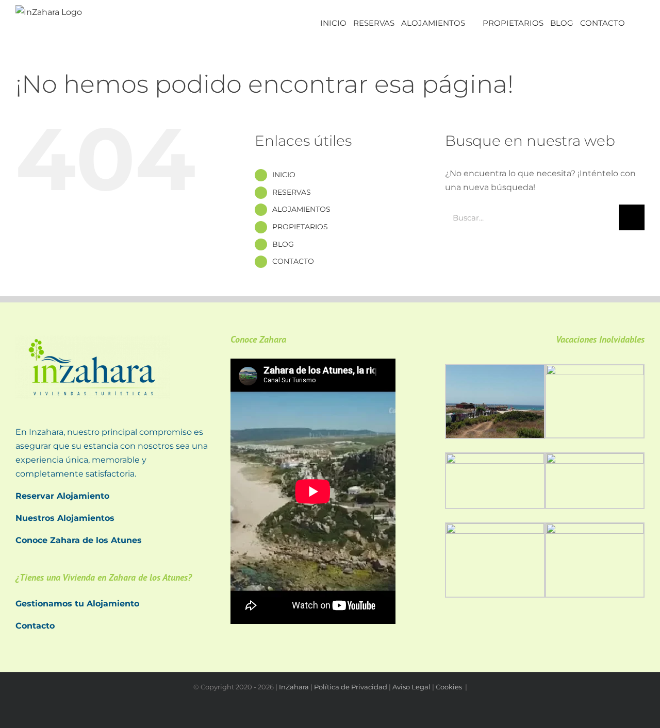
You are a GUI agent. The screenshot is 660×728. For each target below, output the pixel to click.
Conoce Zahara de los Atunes (78, 540)
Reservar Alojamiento (62, 496)
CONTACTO (293, 261)
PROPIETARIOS (300, 226)
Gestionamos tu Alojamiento (77, 603)
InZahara (294, 687)
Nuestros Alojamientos (64, 518)
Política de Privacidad (350, 687)
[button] (635, 22)
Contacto (35, 626)
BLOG (283, 244)
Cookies (450, 687)
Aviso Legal (411, 687)
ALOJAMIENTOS (301, 209)
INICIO (283, 174)
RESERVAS (291, 192)
